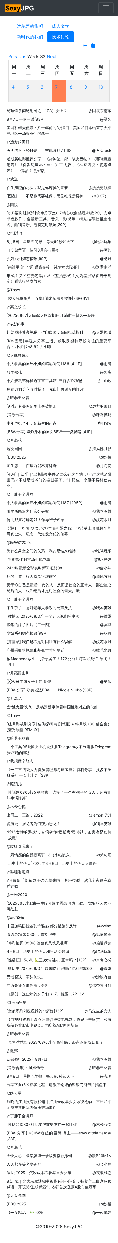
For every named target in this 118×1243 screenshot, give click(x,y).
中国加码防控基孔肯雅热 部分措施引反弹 (42, 925)
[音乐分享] (16, 414)
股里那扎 (14, 372)
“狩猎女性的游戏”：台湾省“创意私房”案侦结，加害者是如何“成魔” (59, 835)
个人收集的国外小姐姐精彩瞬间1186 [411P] (44, 363)
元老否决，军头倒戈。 (26, 976)
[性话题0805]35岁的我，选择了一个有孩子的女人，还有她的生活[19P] (59, 795)
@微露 (105, 616)
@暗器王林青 (18, 397)
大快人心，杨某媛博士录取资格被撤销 (39, 1155)
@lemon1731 (100, 815)
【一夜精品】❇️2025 (25, 1212)
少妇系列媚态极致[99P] (27, 258)
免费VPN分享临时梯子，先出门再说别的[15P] (46, 389)
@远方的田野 (18, 142)
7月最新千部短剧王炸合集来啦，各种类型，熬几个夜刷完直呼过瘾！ (59, 883)
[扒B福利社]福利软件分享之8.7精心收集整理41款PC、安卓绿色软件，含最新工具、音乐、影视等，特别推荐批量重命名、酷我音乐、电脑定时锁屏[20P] (59, 219)
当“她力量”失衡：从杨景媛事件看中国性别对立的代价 (52, 707)
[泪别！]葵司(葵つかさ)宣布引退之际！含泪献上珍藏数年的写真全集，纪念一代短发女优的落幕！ (59, 531)
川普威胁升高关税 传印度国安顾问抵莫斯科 (45, 332)
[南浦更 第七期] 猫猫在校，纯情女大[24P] (43, 267)
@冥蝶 (105, 624)
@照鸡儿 (14, 783)
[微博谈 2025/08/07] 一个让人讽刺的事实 (43, 616)
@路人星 (14, 1093)
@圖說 (12, 204)
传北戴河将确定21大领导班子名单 (35, 519)
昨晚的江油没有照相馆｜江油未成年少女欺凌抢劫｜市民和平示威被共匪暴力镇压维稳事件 (59, 1104)
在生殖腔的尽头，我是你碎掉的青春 (37, 187)
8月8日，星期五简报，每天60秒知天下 (40, 241)
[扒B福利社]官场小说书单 (28, 559)
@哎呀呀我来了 (20, 846)
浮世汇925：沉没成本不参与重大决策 (39, 1172)
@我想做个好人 (20, 761)
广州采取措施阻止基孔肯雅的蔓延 (35, 650)
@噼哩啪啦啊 (18, 871)
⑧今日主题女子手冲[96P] (30, 681)
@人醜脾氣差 (18, 355)
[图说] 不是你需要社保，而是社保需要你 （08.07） (57, 196)
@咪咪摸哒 (101, 414)
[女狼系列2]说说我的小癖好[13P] (35, 1010)
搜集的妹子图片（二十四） (30, 624)
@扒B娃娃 (15, 233)
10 (101, 87)
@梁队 (105, 119)
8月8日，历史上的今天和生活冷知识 (38, 951)
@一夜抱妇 (101, 1212)
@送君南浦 (101, 267)
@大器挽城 (101, 332)
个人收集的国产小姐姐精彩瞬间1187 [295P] (44, 502)
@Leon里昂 (17, 1002)
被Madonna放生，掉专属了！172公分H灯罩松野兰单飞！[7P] (59, 661)
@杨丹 (105, 258)
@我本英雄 (101, 511)
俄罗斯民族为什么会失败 (28, 511)
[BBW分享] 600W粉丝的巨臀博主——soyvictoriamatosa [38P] (59, 1136)
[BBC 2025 (16, 457)
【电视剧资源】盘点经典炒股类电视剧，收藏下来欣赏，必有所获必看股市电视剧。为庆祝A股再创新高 (59, 1022)
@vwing (104, 925)
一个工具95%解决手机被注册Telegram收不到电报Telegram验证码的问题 (59, 749)
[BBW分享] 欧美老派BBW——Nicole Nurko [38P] (50, 690)
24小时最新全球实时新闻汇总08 (34, 568)
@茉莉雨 (103, 854)
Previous (17, 56)
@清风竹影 (101, 576)
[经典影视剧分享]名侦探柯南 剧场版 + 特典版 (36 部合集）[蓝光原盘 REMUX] (59, 727)
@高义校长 (16, 306)
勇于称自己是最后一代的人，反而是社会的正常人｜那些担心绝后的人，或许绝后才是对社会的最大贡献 (59, 588)
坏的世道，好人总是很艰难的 (32, 576)
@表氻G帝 (15, 323)
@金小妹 (103, 568)
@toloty (104, 380)
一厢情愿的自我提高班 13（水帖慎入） (40, 854)
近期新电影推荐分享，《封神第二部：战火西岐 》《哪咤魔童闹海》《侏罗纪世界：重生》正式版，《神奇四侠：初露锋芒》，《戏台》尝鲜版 (59, 165)
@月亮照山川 (18, 673)
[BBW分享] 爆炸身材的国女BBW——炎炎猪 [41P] (49, 431)
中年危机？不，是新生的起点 (32, 423)
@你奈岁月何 (100, 985)
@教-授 (105, 457)
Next (52, 56)
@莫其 (105, 250)
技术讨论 (60, 36)
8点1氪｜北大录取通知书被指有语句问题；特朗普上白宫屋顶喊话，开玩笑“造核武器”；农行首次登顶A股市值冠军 (59, 1184)
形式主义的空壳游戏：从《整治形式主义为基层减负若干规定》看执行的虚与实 (59, 278)
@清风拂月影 (100, 448)
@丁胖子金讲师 (20, 494)
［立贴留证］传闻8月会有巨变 (33, 250)
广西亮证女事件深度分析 (28, 985)
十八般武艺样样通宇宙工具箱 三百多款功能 (44, 380)
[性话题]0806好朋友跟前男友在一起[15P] (43, 1124)
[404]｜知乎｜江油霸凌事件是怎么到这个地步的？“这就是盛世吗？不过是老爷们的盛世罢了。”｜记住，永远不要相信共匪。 (59, 480)
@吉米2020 (17, 894)
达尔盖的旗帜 (30, 26)
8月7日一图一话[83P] (25, 119)
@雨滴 (105, 363)
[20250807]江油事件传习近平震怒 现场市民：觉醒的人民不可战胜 (59, 906)
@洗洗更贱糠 (100, 187)
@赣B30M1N (99, 1155)
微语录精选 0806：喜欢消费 (31, 934)
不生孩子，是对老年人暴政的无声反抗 (39, 607)
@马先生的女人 (98, 1010)
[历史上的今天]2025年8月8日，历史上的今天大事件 (52, 863)
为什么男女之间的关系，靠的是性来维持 (41, 551)
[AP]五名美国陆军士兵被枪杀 (32, 406)
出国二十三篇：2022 (25, 815)
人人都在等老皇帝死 (24, 1164)
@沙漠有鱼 (101, 976)
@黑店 (105, 372)
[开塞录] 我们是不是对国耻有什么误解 (39, 641)
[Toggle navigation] (106, 7)
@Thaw (13, 289)
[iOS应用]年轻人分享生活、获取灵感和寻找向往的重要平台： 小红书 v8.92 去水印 (59, 343)
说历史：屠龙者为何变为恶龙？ (33, 823)
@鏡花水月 (101, 519)
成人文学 (60, 26)
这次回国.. (15, 448)
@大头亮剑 (16, 1195)
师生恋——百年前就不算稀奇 (32, 465)
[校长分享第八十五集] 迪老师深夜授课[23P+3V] (48, 298)
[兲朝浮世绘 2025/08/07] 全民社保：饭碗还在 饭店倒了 (55, 1042)
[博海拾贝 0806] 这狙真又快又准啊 (37, 942)
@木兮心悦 (16, 806)
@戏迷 (12, 179)
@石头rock (101, 150)
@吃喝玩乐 (101, 241)
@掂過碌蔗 (101, 934)
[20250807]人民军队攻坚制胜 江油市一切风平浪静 (51, 315)
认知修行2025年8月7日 (27, 1059)
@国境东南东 (100, 110)
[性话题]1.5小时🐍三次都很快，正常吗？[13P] (46, 959)
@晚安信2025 (19, 542)
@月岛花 (14, 440)
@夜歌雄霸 (101, 1172)
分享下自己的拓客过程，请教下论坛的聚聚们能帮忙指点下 (56, 1084)
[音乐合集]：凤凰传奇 (25, 1067)
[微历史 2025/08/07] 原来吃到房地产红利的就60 (49, 968)
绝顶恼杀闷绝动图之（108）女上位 (37, 110)
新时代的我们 (30, 36)
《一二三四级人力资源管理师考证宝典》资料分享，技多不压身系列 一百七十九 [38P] (59, 772)
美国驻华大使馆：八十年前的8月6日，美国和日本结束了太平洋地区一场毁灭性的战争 (59, 130)
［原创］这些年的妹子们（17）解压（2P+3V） (47, 993)
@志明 (105, 1076)
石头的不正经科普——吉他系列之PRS (39, 150)
